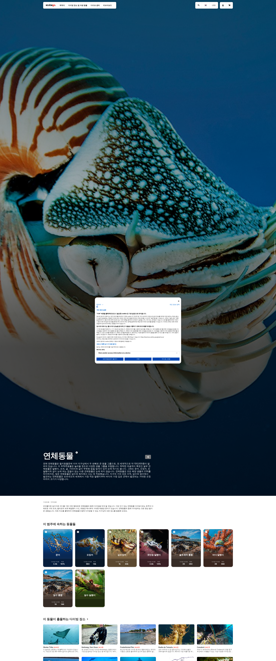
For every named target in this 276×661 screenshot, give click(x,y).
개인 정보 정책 (175, 304)
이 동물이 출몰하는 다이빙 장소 (64, 619)
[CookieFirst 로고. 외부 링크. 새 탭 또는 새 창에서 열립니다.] (97, 307)
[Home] (51, 5)
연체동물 (54, 502)
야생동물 (46, 502)
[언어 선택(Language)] (205, 5)
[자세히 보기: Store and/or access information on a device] (177, 353)
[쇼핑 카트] (229, 5)
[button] (99, 304)
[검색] (198, 5)
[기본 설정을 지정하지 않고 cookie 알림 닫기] (179, 301)
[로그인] (223, 5)
